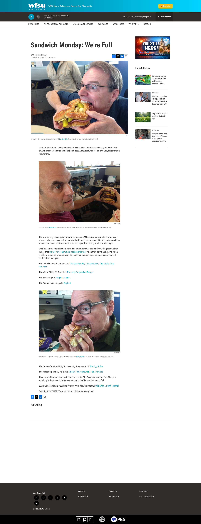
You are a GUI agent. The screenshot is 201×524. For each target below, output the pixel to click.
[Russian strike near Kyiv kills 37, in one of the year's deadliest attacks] (143, 134)
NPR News (155, 93)
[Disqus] (100, 452)
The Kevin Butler (76, 263)
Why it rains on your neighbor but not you (160, 116)
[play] (31, 17)
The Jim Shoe (96, 372)
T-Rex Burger (52, 227)
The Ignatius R (92, 263)
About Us (81, 491)
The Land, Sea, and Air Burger (80, 272)
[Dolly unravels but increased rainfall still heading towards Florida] (143, 80)
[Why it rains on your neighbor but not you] (143, 117)
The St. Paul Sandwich (79, 372)
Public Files (143, 491)
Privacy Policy (114, 496)
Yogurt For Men (63, 277)
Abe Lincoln (80, 357)
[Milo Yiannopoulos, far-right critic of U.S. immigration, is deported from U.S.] (143, 97)
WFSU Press (118, 24)
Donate (166, 6)
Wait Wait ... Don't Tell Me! (107, 386)
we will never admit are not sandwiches (67, 252)
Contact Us (113, 491)
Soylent (67, 283)
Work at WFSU (83, 496)
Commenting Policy (146, 496)
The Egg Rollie (96, 366)
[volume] (38, 17)
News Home (33, 24)
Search (147, 24)
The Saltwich (63, 139)
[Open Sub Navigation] (41, 24)
